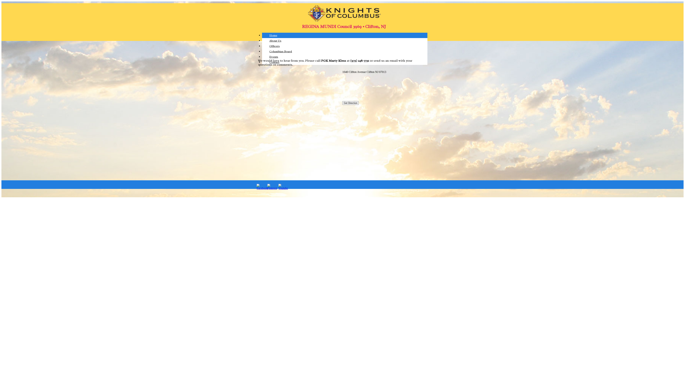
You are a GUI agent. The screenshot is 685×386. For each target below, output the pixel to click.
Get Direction (350, 103)
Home (273, 35)
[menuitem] (344, 35)
